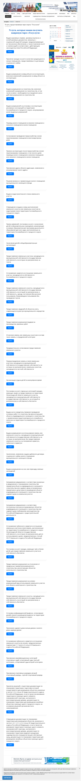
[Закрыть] (79, 768)
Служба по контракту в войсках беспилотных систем (72, 67)
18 (52, 35)
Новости (68, 33)
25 (52, 37)
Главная (12, 21)
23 (60, 35)
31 (50, 38)
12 (53, 33)
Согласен (7, 777)
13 (55, 33)
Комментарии (69, 41)
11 (52, 33)
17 (50, 35)
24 (50, 37)
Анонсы (68, 36)
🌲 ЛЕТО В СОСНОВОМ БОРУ (54, 66)
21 (57, 35)
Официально (69, 38)
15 (58, 33)
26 (53, 37)
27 (55, 37)
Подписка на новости (69, 30)
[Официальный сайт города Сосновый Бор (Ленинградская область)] (29, 6)
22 (58, 35)
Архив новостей (68, 26)
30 (60, 37)
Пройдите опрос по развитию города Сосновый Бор (63, 66)
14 (57, 33)
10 (50, 33)
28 (57, 37)
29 (58, 37)
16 (60, 33)
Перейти (10, 51)
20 (55, 35)
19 (53, 35)
